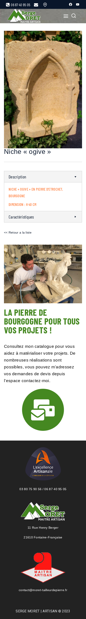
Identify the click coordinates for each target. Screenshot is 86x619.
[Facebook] (70, 4)
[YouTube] (78, 4)
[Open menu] (64, 16)
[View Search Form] (73, 16)
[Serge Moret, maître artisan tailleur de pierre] (24, 16)
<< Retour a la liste (18, 232)
